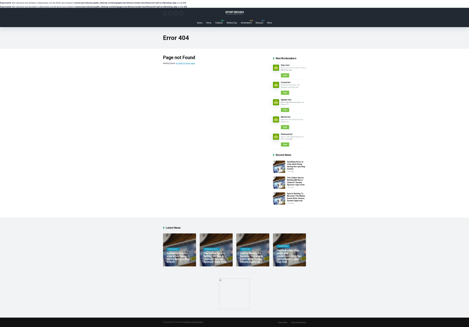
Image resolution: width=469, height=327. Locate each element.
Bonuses (259, 23)
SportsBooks (234, 12)
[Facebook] (165, 13)
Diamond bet (287, 134)
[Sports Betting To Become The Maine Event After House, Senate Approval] (279, 204)
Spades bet (286, 100)
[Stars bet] (276, 70)
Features (219, 23)
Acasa (199, 23)
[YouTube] (175, 13)
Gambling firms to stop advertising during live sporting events (296, 165)
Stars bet (285, 65)
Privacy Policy (282, 322)
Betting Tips (232, 23)
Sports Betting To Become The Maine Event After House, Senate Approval (296, 197)
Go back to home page (185, 63)
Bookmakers (246, 23)
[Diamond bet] (276, 139)
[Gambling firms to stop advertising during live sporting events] (279, 172)
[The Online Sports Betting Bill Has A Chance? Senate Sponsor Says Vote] (279, 188)
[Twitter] (170, 13)
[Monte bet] (276, 122)
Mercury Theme (197, 322)
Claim (285, 75)
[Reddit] (181, 13)
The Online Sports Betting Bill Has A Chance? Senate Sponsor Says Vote (296, 181)
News (269, 23)
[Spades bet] (276, 104)
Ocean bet (285, 82)
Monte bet (285, 117)
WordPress (187, 322)
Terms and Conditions (298, 322)
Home (208, 23)
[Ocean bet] (276, 87)
